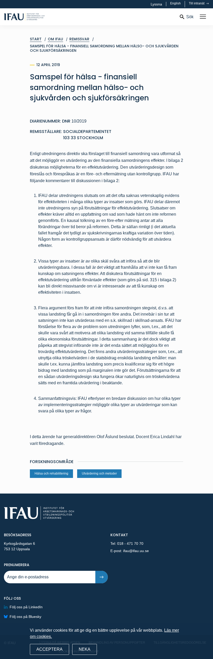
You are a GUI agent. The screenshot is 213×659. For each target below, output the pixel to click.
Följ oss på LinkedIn (26, 607)
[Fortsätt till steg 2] (101, 577)
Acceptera (49, 649)
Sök (190, 17)
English (175, 3)
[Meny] (203, 17)
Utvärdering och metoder (99, 473)
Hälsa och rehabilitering (51, 473)
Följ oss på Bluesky (25, 617)
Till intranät (197, 3)
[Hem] (41, 17)
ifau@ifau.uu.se (136, 551)
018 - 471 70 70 (130, 543)
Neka (84, 649)
